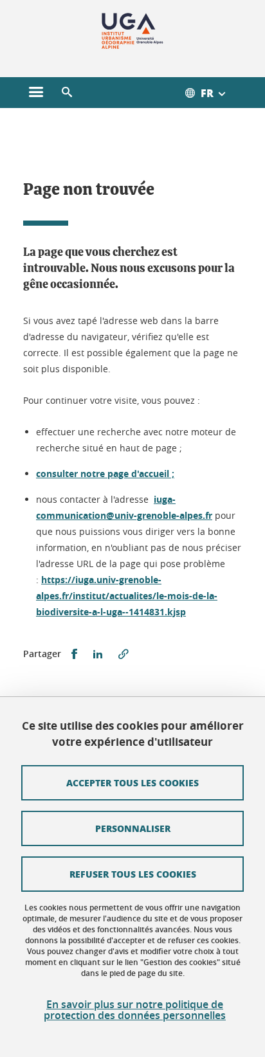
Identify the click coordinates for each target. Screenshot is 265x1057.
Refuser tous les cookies (132, 873)
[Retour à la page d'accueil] (133, 30)
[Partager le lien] (123, 654)
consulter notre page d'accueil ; (105, 473)
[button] (66, 92)
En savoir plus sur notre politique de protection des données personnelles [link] (135, 1010)
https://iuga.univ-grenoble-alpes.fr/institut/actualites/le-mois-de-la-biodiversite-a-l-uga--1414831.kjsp (126, 596)
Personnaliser (132, 828)
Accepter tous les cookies (132, 782)
